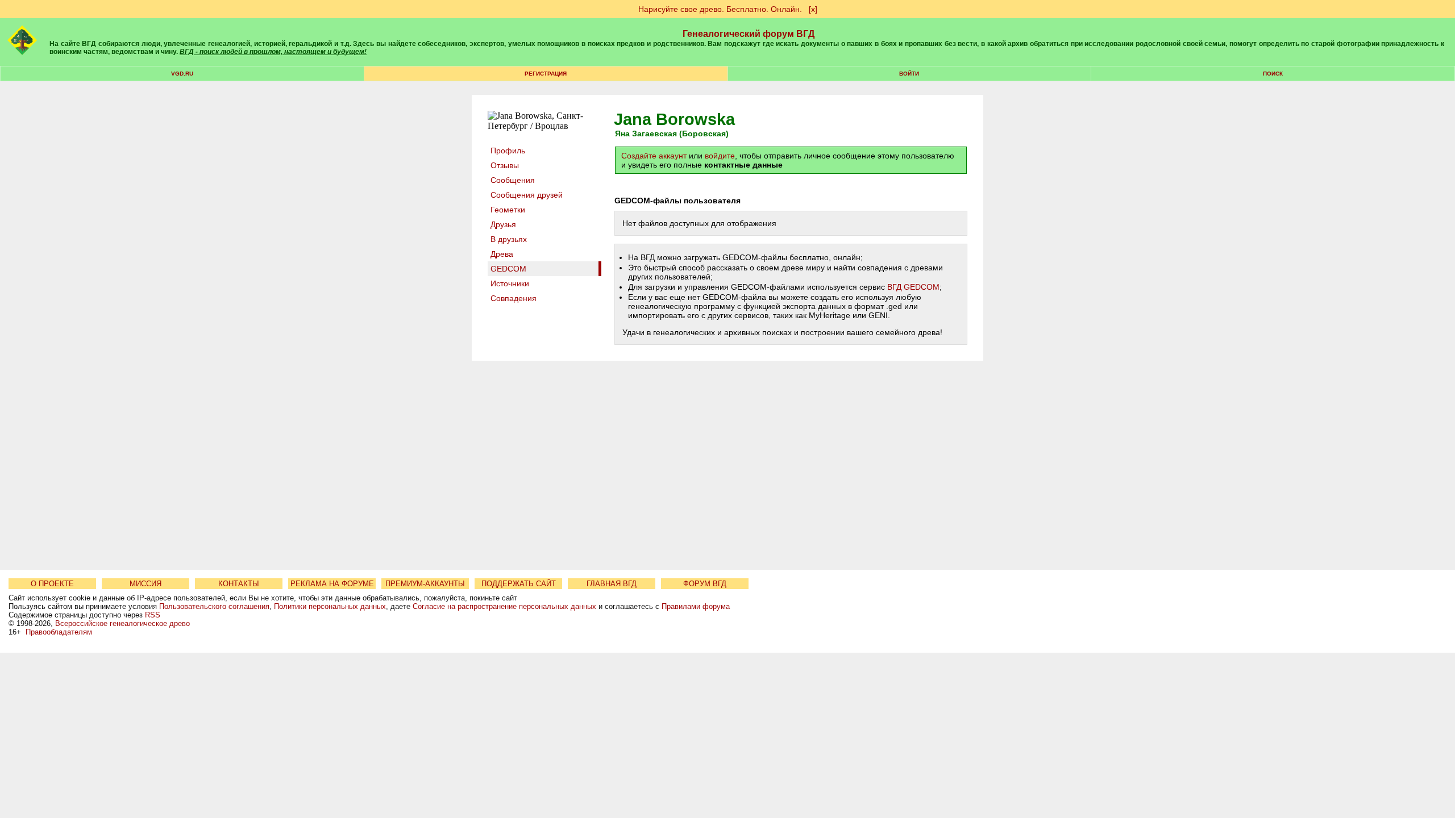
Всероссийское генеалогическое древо (122, 623)
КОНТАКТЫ (238, 583)
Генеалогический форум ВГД (748, 34)
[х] (813, 9)
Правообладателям (59, 632)
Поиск (1273, 73)
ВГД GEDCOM (913, 286)
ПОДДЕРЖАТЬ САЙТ (518, 583)
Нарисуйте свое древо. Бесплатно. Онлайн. (720, 9)
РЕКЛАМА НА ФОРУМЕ (332, 583)
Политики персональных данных (330, 606)
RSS (152, 615)
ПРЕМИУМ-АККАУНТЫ (425, 583)
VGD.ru (182, 73)
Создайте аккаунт (654, 155)
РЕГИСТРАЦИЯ (546, 73)
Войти (909, 73)
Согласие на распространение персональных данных (504, 606)
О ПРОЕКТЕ (52, 583)
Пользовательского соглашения (214, 606)
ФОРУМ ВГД (704, 583)
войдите (720, 155)
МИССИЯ (145, 583)
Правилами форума (696, 606)
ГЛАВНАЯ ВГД (612, 583)
